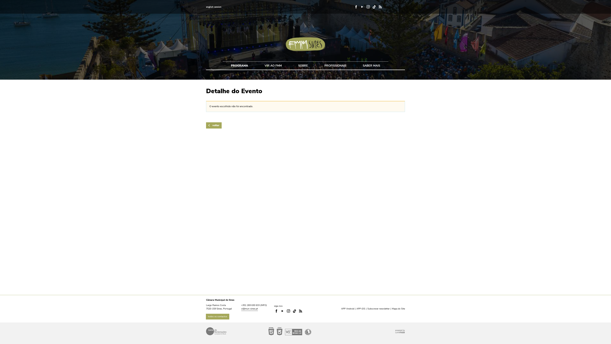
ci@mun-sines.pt (249, 308)
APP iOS (360, 308)
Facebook (356, 6)
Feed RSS (380, 6)
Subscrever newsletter (378, 308)
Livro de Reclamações (216, 331)
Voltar (215, 125)
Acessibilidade (289, 331)
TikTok (374, 6)
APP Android (347, 308)
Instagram (368, 6)
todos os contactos (217, 316)
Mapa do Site (398, 308)
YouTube (362, 6)
